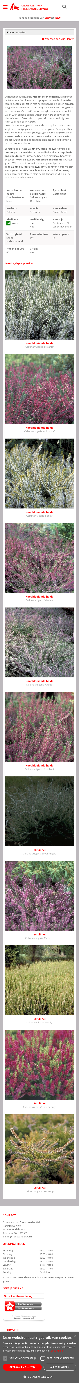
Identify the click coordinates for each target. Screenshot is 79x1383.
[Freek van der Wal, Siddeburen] (29, 6)
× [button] (74, 1335)
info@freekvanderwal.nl (18, 1236)
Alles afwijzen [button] (60, 1367)
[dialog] (39, 1357)
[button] (39, 1377)
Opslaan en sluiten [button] (22, 1367)
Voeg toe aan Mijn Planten (59, 38)
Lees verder (57, 1350)
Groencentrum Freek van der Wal (21, 1222)
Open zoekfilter (17, 32)
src (64, 6)
